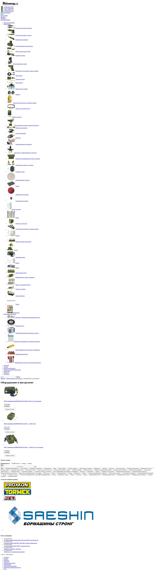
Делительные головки (85, 468)
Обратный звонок (5, 12)
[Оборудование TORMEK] (17, 494)
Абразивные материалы (12, 468)
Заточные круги (120, 468)
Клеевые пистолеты (146, 468)
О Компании (7, 564)
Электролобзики (12, 476)
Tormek (29, 463)
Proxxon (17, 463)
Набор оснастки (88, 470)
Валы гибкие (62, 468)
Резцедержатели (62, 473)
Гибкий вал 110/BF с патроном (12, 549)
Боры (55, 468)
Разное (53, 473)
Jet (12, 463)
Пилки (97, 471)
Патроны (82, 471)
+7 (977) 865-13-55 (8, 9)
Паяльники (90, 471)
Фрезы (72, 474)
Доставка (6, 365)
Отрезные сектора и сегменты (43, 471)
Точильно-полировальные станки (29, 474)
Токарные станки (13, 474)
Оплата (6, 367)
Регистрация (4, 15)
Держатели (97, 468)
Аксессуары (24, 468)
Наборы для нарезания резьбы (103, 470)
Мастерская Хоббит (9, 22)
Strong (24, 463)
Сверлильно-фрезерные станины (97, 473)
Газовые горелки (73, 468)
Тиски (4, 474)
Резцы (70, 473)
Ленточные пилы (30, 470)
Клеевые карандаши (133, 468)
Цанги (85, 474)
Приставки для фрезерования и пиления (30, 473)
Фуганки (79, 474)
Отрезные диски (15, 471)
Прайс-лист (7, 371)
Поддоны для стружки (107, 471)
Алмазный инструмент (35, 468)
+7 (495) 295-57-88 (8, 7)
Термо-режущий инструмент (145, 473)
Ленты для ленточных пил (44, 470)
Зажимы (104, 468)
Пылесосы (46, 473)
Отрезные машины (27, 471)
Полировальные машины (123, 471)
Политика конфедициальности (12, 369)
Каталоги (6, 372)
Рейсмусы (77, 473)
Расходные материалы (10, 314)
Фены (54, 474)
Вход (2, 14)
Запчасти (111, 468)
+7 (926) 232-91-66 (8, 11)
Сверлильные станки (114, 473)
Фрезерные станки (63, 474)
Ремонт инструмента (9, 368)
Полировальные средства (139, 471)
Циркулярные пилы (95, 474)
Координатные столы (17, 470)
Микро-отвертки (77, 470)
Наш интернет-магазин (10, 566)
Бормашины (47, 468)
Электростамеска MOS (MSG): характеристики (17, 546)
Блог (5, 569)
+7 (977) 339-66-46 (8, 8)
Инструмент (7, 24)
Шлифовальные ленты (123, 474)
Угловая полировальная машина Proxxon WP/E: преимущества (21, 540)
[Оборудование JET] (10, 500)
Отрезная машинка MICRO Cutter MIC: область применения (20, 543)
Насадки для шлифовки (135, 470)
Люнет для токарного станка (62, 470)
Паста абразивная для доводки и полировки (65, 471)
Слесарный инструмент (129, 473)
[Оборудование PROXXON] (17, 488)
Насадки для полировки (120, 470)
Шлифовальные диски (108, 474)
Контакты (6, 374)
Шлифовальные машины (139, 474)
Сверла (84, 473)
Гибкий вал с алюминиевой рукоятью (14, 552)
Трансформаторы (46, 474)
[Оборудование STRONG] (53, 530)
